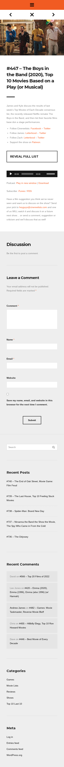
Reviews (11, 691)
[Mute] (44, 168)
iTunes (21, 191)
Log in (10, 737)
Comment (12, 305)
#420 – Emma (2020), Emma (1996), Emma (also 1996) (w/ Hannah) (29, 592)
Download (43, 183)
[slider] (51, 174)
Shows (10, 697)
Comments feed (15, 749)
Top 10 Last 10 (14, 703)
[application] (32, 173)
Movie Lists (12, 685)
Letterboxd (31, 133)
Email (10, 358)
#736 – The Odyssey (17, 536)
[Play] (10, 174)
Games (10, 679)
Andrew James (17, 608)
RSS (29, 191)
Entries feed (13, 743)
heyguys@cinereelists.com (33, 207)
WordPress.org (14, 755)
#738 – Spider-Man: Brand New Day (25, 511)
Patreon (36, 142)
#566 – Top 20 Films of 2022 (34, 576)
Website (11, 378)
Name (10, 339)
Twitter (47, 128)
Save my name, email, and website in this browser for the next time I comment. (30, 402)
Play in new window (26, 183)
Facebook (36, 128)
